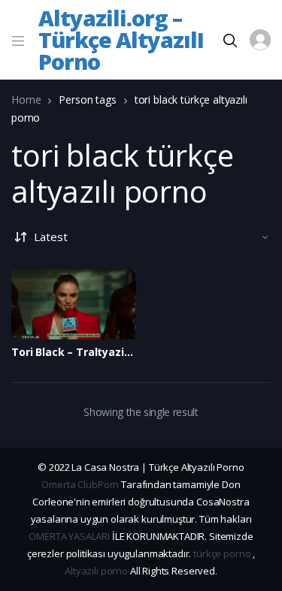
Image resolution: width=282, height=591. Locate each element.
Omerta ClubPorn (80, 484)
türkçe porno (221, 553)
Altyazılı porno (96, 570)
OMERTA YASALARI (69, 536)
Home (26, 99)
